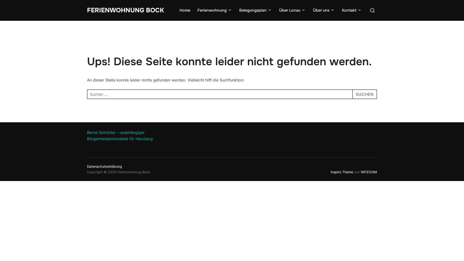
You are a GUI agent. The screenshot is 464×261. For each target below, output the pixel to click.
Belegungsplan (253, 10)
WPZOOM (369, 172)
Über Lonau (289, 10)
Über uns (321, 10)
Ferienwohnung (212, 10)
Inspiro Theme (342, 172)
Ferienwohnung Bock (125, 10)
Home (185, 10)
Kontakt (349, 10)
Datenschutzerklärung (104, 166)
